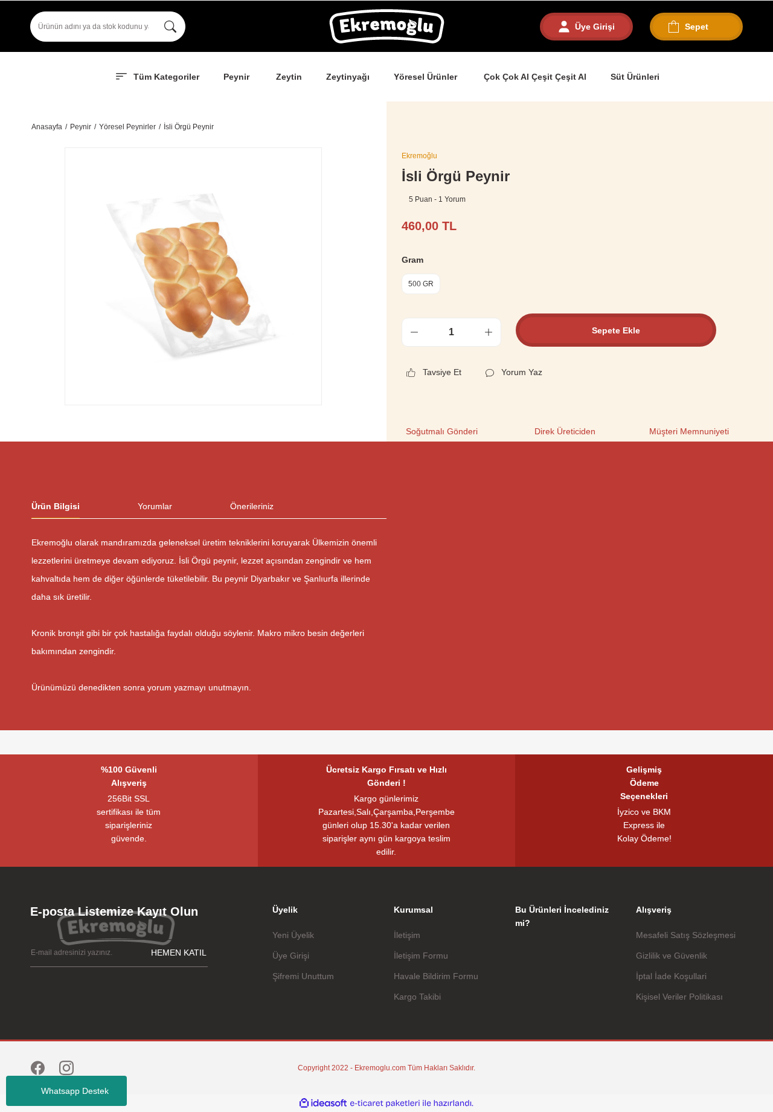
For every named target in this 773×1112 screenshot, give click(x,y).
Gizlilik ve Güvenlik (671, 955)
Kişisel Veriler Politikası (679, 996)
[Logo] (387, 26)
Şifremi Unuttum (303, 976)
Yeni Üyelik (293, 935)
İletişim (407, 935)
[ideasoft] (323, 1103)
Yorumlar (155, 506)
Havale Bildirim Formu (436, 976)
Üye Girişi (290, 955)
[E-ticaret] (385, 1103)
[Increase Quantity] (488, 332)
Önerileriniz (252, 506)
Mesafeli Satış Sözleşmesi (686, 935)
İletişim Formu (421, 955)
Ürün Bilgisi (55, 506)
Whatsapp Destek (75, 1091)
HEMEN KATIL (179, 952)
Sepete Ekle (616, 330)
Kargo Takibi (417, 996)
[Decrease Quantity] (414, 332)
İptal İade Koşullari (671, 976)
